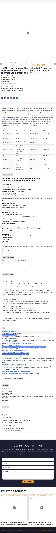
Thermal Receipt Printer (24, 121)
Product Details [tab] (28, 106)
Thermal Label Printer (34, 114)
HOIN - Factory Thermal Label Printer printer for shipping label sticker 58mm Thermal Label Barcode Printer (40, 523)
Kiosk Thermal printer (10, 121)
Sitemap (45, 530)
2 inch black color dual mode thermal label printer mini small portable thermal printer (13, 523)
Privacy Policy (51, 530)
